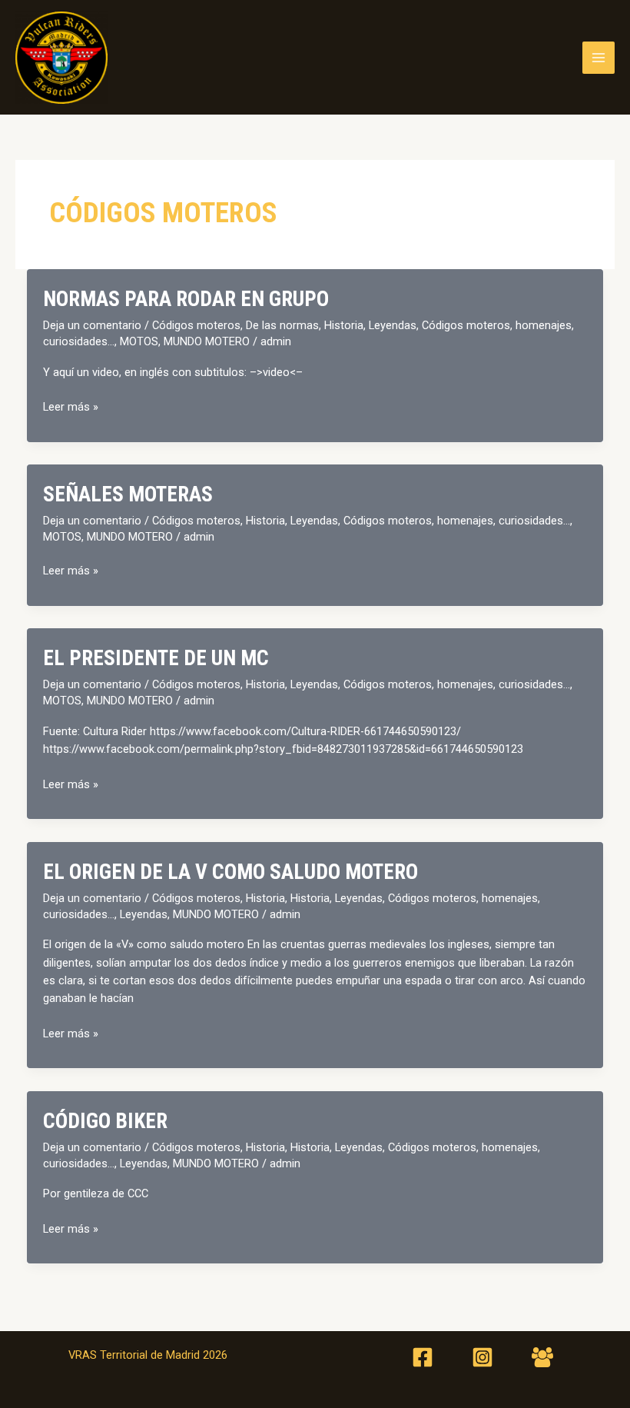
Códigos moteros (196, 325)
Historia (265, 898)
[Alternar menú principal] (598, 58)
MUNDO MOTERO (207, 341)
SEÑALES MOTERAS (128, 494)
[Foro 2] (542, 1357)
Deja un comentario (92, 325)
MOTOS (139, 341)
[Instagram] (482, 1357)
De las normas (282, 325)
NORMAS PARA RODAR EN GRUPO (186, 299)
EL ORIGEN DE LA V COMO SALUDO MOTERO (230, 872)
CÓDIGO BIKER (105, 1121)
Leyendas (143, 914)
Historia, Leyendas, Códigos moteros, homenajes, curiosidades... (408, 521)
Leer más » (70, 407)
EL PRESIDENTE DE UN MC (156, 658)
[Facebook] (422, 1357)
